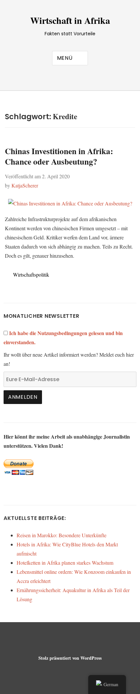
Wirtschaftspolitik (31, 274)
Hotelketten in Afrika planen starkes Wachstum (65, 562)
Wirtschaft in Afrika (70, 20)
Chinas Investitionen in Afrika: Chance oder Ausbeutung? (59, 156)
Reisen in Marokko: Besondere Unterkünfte (61, 535)
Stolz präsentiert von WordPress (70, 657)
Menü (65, 58)
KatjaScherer (24, 185)
